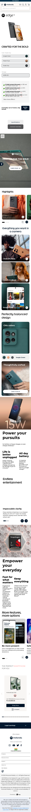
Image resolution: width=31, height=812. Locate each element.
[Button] (4, 357)
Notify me (25, 108)
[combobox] (15, 8)
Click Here (6, 809)
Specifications (15, 122)
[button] (15, 56)
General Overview (15, 126)
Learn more (14, 168)
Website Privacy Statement (21, 808)
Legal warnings (10, 725)
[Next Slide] (29, 694)
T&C (20, 85)
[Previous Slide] (1, 694)
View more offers (8, 99)
